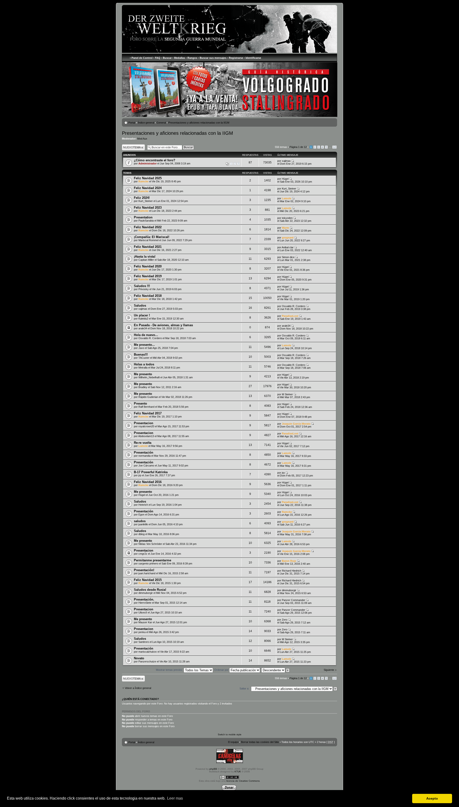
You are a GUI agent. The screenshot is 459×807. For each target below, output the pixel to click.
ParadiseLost (290, 315)
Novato (139, 658)
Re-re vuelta (142, 442)
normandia (144, 455)
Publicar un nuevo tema (132, 147)
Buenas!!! (141, 354)
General (161, 122)
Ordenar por (221, 669)
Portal (131, 122)
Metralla (143, 367)
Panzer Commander (293, 600)
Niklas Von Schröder (150, 543)
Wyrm (285, 227)
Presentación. (144, 599)
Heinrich (143, 504)
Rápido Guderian (148, 396)
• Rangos (191, 57)
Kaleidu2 (143, 318)
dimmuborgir (145, 592)
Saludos (140, 305)
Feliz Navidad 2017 (148, 413)
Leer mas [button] (175, 798)
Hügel (285, 178)
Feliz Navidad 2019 (148, 276)
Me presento (143, 374)
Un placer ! (142, 315)
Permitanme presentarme (152, 560)
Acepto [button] (432, 798)
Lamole (286, 198)
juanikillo (143, 524)
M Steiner (287, 394)
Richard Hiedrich (291, 570)
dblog (141, 534)
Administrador (147, 163)
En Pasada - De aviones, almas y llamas (163, 325)
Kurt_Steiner (289, 188)
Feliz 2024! (142, 198)
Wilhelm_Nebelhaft (149, 377)
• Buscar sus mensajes (212, 57)
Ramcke (143, 181)
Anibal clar (288, 247)
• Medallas (178, 57)
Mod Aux (142, 138)
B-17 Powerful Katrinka (151, 472)
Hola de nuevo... (146, 335)
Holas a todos (144, 364)
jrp (139, 475)
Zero (284, 619)
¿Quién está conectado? (140, 699)
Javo (141, 348)
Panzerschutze (147, 661)
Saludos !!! (142, 286)
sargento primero (148, 563)
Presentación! (144, 570)
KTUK (238, 771)
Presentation (143, 217)
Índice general (146, 122)
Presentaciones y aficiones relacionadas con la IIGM (198, 122)
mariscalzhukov (147, 651)
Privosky (143, 289)
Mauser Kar (145, 622)
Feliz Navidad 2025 (148, 178)
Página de (298, 147)
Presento (140, 403)
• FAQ (156, 57)
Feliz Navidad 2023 (148, 207)
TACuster (143, 357)
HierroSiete (144, 602)
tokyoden (287, 218)
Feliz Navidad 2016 (148, 482)
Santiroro (143, 641)
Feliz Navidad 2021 (148, 247)
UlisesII (142, 612)
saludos (140, 521)
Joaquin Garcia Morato (296, 423)
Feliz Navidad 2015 (148, 580)
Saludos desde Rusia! (150, 589)
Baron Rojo (289, 560)
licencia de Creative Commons (243, 781)
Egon (141, 514)
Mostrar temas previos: (170, 669)
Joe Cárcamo (146, 465)
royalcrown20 (146, 426)
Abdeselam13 (146, 436)
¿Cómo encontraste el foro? (154, 160)
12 (334, 147)
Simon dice (288, 257)
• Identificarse (252, 57)
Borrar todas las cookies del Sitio (260, 742)
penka (142, 632)
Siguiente (329, 669)
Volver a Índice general (138, 688)
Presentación (143, 452)
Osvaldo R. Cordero (293, 306)
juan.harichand (146, 573)
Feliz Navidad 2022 (148, 227)
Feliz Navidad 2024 (148, 188)
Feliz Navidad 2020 (148, 266)
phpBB (213, 769)
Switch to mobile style (229, 734)
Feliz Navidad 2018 (148, 296)
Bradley (142, 387)
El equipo (233, 742)
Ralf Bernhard (146, 406)
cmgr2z (142, 553)
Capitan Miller (146, 259)
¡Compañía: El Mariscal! (151, 237)
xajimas (286, 160)
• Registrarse (235, 57)
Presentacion (143, 423)
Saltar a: (244, 688)
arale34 (142, 328)
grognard (288, 237)
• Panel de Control (141, 57)
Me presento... (144, 345)
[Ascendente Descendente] (275, 669)
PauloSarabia (146, 220)
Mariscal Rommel (148, 240)
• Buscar (166, 57)
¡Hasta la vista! (144, 256)
